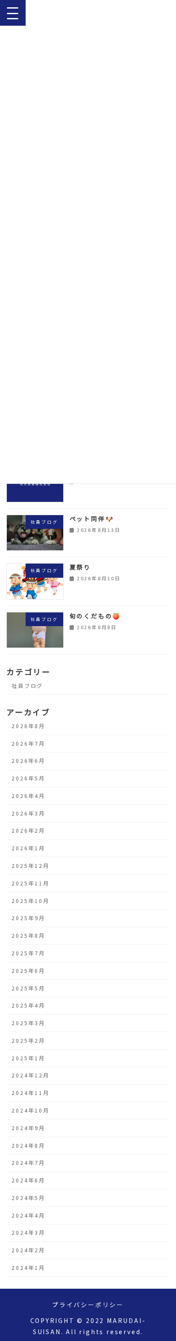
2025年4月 (28, 1005)
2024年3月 (28, 1232)
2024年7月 (28, 1163)
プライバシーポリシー (88, 1304)
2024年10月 (30, 1110)
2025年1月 (28, 1058)
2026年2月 (28, 830)
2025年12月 (30, 866)
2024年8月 (28, 1145)
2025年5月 (28, 988)
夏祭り (80, 567)
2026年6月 (28, 761)
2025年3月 (28, 1023)
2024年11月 (30, 1093)
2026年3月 (28, 813)
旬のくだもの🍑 (95, 616)
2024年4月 (28, 1215)
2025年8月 (28, 935)
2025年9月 (28, 918)
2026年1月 (28, 848)
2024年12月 (30, 1075)
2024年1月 (28, 1268)
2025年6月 (28, 971)
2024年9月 (28, 1128)
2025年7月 (28, 953)
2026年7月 (28, 743)
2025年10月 (30, 901)
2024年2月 (28, 1250)
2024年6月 (28, 1180)
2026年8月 (28, 726)
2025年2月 (28, 1040)
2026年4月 (28, 796)
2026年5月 (28, 778)
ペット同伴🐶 (92, 518)
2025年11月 (30, 883)
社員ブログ (27, 686)
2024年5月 (28, 1198)
